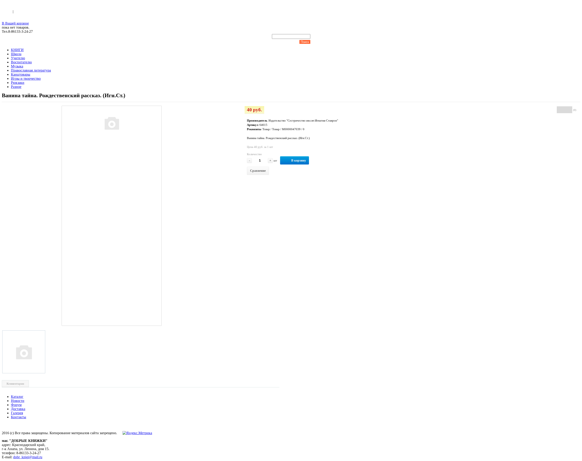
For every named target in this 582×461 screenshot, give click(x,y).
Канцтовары (20, 74)
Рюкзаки (17, 83)
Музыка (17, 66)
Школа (16, 54)
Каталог (17, 397)
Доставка (18, 409)
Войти (7, 11)
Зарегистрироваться (29, 11)
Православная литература (31, 70)
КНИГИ (17, 50)
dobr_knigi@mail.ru (27, 457)
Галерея (17, 413)
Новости (17, 401)
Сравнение (258, 170)
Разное (16, 87)
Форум (16, 405)
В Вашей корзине (15, 23)
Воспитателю (21, 62)
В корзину (298, 160)
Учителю (18, 58)
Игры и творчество (26, 78)
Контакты (18, 417)
